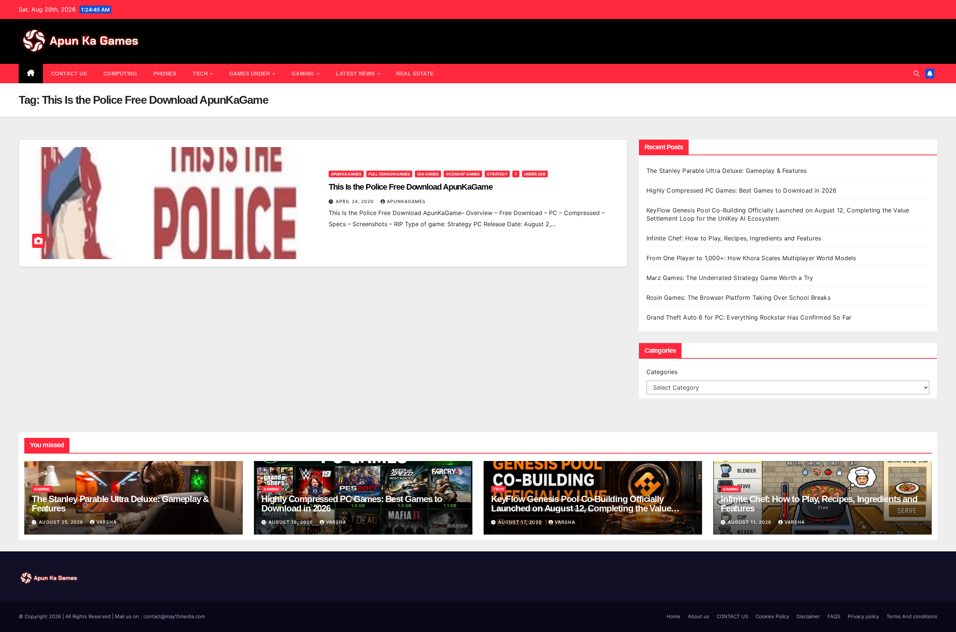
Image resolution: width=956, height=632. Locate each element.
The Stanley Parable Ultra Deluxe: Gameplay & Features (727, 170)
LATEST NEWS (356, 74)
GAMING (304, 74)
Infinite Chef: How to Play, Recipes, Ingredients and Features (733, 238)
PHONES (164, 74)
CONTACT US (69, 74)
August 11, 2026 (750, 522)
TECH (201, 74)
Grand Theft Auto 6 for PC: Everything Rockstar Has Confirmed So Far (750, 317)
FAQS (834, 616)
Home (673, 616)
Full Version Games (389, 174)
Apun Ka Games (346, 174)
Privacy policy (863, 616)
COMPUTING (120, 74)
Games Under (250, 74)
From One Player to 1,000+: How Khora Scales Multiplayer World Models (751, 258)
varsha (106, 522)
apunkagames (406, 201)
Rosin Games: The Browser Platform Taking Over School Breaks (738, 297)
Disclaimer (808, 616)
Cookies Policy (772, 616)
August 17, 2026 (520, 522)
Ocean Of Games (463, 174)
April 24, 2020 (355, 201)
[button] (916, 73)
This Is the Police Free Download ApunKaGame (411, 187)
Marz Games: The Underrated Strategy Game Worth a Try (729, 277)
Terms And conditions (912, 616)
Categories (661, 372)
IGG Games (428, 174)
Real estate (415, 74)
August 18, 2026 (291, 522)
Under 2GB (535, 174)
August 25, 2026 (62, 522)
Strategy (497, 174)
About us (698, 616)
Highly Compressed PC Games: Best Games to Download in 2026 (742, 190)
